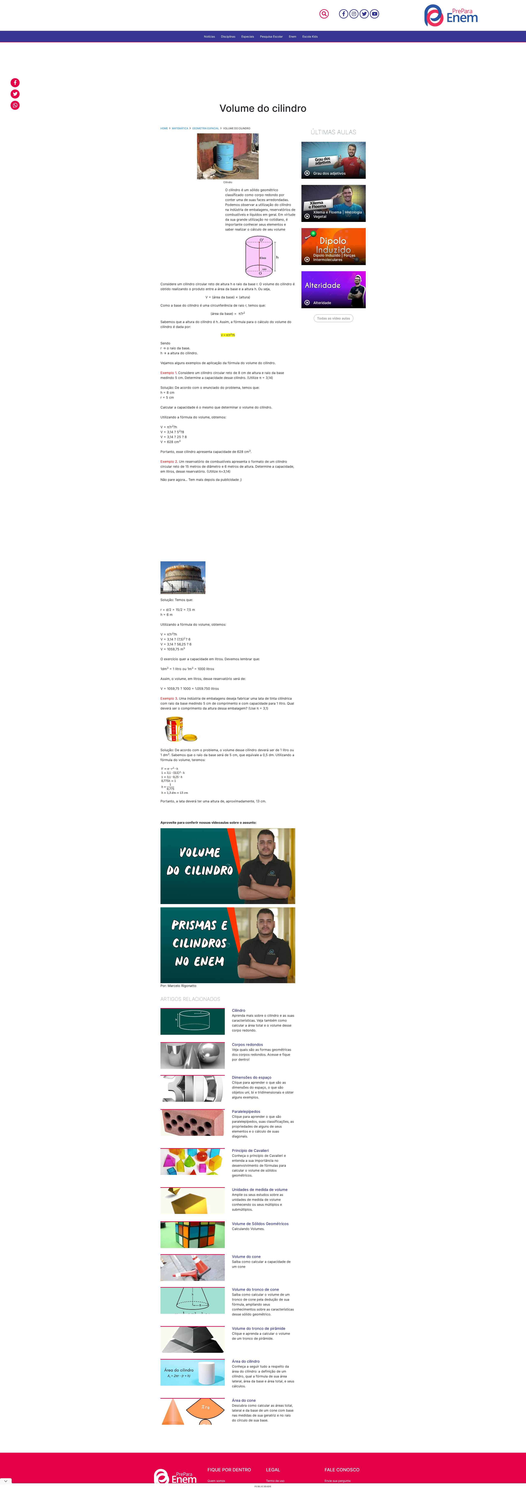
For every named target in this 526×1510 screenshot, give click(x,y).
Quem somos (216, 1480)
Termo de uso (275, 1480)
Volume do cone (246, 1256)
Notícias (209, 36)
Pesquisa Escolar (271, 36)
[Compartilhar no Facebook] (15, 82)
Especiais (247, 36)
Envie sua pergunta (338, 1480)
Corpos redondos (247, 1044)
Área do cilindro (246, 1361)
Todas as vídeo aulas (333, 318)
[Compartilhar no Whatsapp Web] (15, 105)
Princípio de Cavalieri (250, 1150)
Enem (292, 36)
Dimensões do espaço (251, 1077)
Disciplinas (228, 36)
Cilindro (238, 1010)
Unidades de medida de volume (260, 1189)
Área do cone (244, 1400)
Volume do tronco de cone (255, 1289)
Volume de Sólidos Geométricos (260, 1224)
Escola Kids (310, 36)
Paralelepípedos (246, 1111)
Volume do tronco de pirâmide (258, 1328)
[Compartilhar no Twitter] (15, 94)
